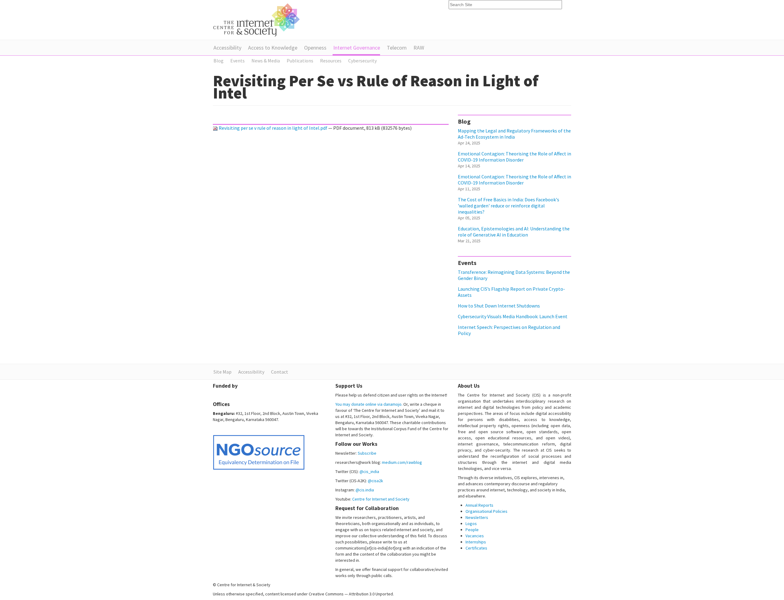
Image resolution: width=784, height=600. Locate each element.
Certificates (476, 548)
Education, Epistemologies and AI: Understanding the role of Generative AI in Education (514, 231)
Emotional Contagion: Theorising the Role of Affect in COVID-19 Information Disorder (514, 157)
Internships (476, 542)
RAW (418, 47)
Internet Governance (356, 47)
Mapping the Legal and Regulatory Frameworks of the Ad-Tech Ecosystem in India (514, 134)
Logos (471, 523)
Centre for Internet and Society (380, 499)
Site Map (222, 372)
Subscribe (367, 453)
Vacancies (475, 536)
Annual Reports (479, 505)
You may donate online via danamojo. (368, 404)
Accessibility (227, 47)
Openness (315, 47)
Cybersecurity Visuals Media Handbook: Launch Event (512, 316)
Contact (279, 372)
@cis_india (369, 471)
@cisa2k (375, 480)
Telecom (397, 47)
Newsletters (477, 517)
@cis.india (365, 490)
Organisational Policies (486, 511)
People (472, 529)
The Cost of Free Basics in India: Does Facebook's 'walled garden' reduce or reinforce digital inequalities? (508, 205)
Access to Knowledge (272, 47)
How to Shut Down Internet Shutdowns (499, 306)
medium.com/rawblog (402, 462)
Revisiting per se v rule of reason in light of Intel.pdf (273, 128)
